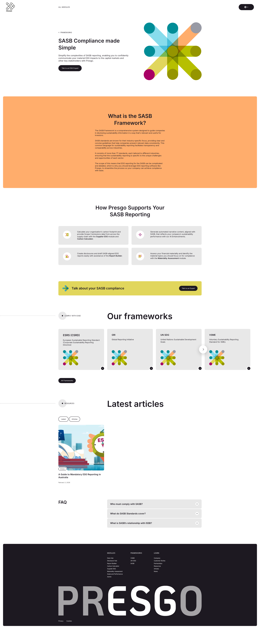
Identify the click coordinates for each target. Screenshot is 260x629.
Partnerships (158, 563)
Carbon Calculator (113, 566)
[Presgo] (10, 7)
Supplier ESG (111, 569)
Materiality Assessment (115, 571)
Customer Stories (159, 561)
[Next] (203, 349)
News (156, 571)
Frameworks (66, 32)
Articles (156, 569)
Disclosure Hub (112, 561)
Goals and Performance (115, 574)
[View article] (81, 447)
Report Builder (112, 563)
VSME (133, 558)
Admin (109, 577)
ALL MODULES (64, 7)
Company (157, 558)
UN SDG (133, 561)
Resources (157, 566)
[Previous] (57, 349)
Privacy (60, 621)
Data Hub (110, 558)
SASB (132, 563)
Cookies (69, 621)
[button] (246, 7)
